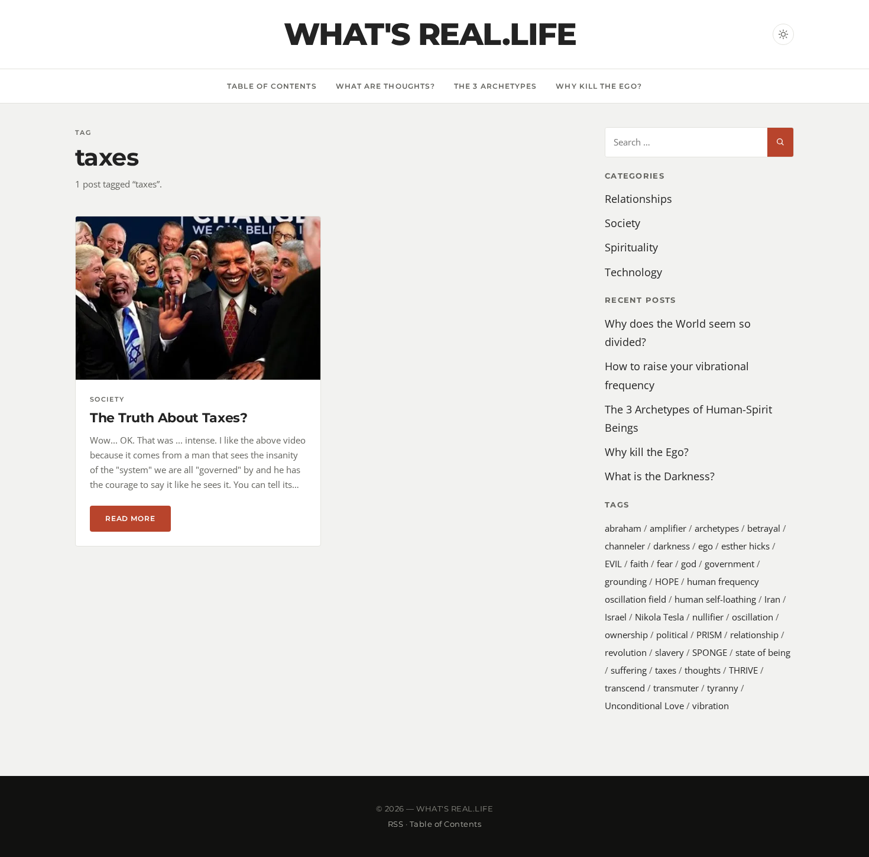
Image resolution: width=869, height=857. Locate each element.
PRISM (709, 635)
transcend (625, 688)
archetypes (717, 528)
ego (705, 546)
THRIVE (743, 670)
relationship (754, 635)
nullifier (708, 617)
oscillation (752, 617)
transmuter (676, 688)
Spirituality (631, 247)
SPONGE (709, 652)
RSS (396, 824)
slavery (669, 652)
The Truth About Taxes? (169, 418)
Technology (633, 272)
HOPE (667, 581)
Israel (616, 617)
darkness (671, 546)
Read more (138, 518)
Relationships (638, 199)
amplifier (668, 528)
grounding (626, 581)
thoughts (703, 670)
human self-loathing (715, 599)
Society (622, 223)
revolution (626, 652)
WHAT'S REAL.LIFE (430, 34)
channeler (625, 546)
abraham (623, 528)
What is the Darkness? (660, 476)
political (672, 635)
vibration (710, 706)
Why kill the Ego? (598, 86)
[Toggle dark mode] (783, 34)
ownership (626, 635)
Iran (772, 599)
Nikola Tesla (659, 617)
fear (665, 564)
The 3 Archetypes (495, 86)
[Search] (780, 142)
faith (639, 564)
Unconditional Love (644, 706)
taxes (665, 670)
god (688, 564)
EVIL (613, 564)
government (729, 564)
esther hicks (745, 546)
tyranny (722, 688)
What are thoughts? (385, 86)
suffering (629, 670)
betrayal (763, 528)
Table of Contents (271, 86)
